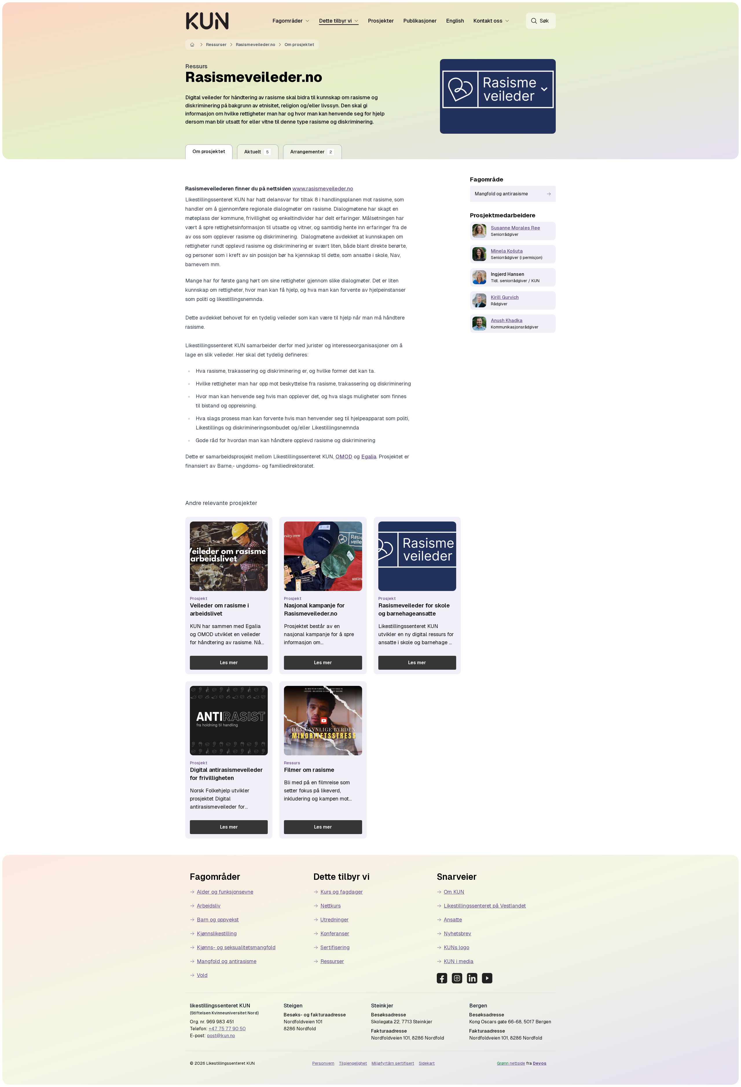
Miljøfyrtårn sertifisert (393, 1063)
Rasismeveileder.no (255, 44)
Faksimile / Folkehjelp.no (230, 750)
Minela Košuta (507, 251)
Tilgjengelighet (353, 1063)
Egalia (368, 456)
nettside (511, 1063)
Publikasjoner (420, 21)
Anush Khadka (506, 320)
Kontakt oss (487, 21)
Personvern (323, 1063)
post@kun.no (221, 1035)
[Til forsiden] (207, 21)
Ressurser (216, 44)
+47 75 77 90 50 (227, 1028)
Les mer (229, 662)
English (455, 21)
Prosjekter (381, 21)
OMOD (343, 456)
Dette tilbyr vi (335, 21)
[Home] (193, 44)
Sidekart (427, 1063)
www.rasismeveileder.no (322, 189)
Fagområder (287, 21)
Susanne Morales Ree (515, 228)
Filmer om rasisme (309, 770)
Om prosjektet (299, 44)
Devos (539, 1063)
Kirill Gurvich (505, 297)
